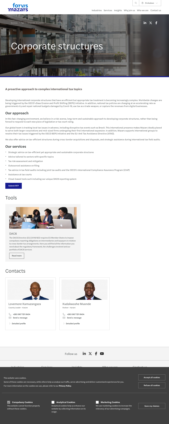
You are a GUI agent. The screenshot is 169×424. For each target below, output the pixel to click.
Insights (118, 10)
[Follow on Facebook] (96, 353)
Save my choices (152, 405)
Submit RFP (13, 185)
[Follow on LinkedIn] (84, 353)
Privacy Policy (65, 385)
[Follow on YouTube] (102, 353)
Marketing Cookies (110, 402)
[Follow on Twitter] (90, 353)
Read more (17, 255)
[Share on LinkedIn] (145, 23)
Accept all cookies (152, 377)
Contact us (155, 10)
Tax (22, 23)
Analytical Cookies (65, 402)
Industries (97, 10)
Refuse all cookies (152, 385)
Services (108, 10)
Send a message (19, 317)
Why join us (129, 10)
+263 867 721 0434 (21, 314)
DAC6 (13, 233)
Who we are (142, 10)
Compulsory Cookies (22, 402)
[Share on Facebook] (156, 23)
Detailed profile (19, 323)
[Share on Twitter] (150, 23)
